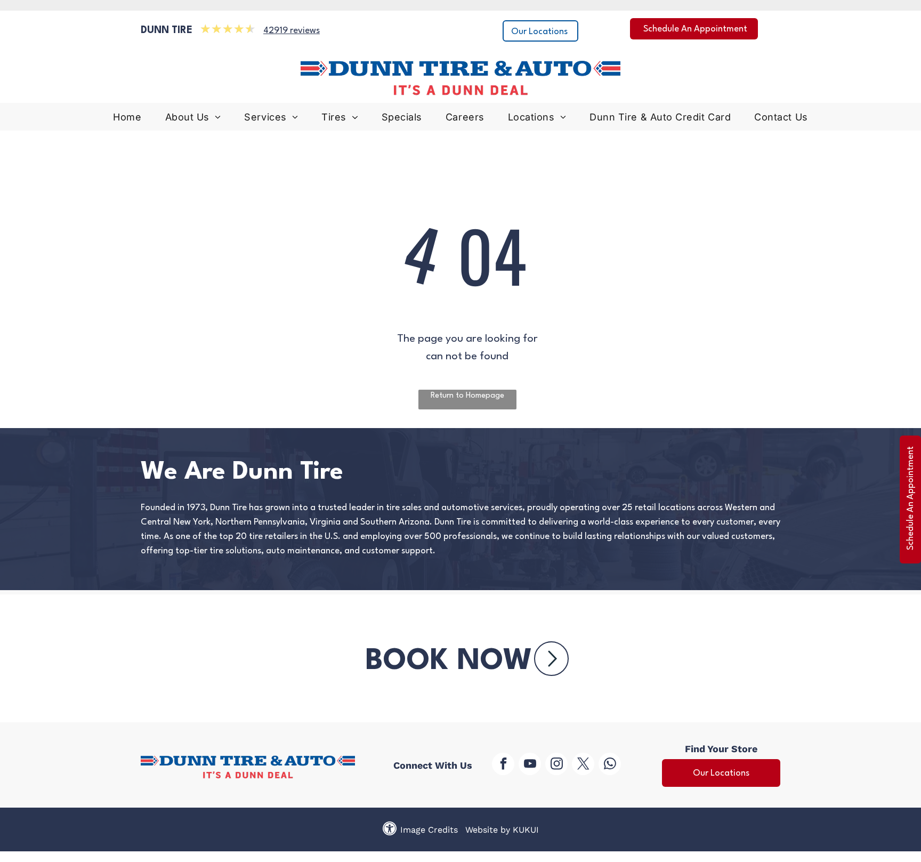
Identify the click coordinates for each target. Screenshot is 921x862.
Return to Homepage (467, 396)
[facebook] (503, 765)
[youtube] (530, 765)
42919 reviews (291, 30)
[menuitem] (127, 120)
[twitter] (583, 765)
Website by (487, 830)
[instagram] (556, 765)
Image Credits (429, 830)
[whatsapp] (610, 765)
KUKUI (526, 830)
